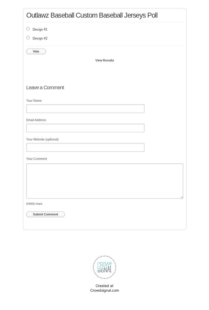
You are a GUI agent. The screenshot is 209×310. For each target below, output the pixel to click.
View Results (104, 60)
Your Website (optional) (42, 139)
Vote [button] (36, 51)
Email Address (36, 120)
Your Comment (36, 159)
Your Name (34, 100)
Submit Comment (45, 214)
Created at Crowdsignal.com (104, 287)
